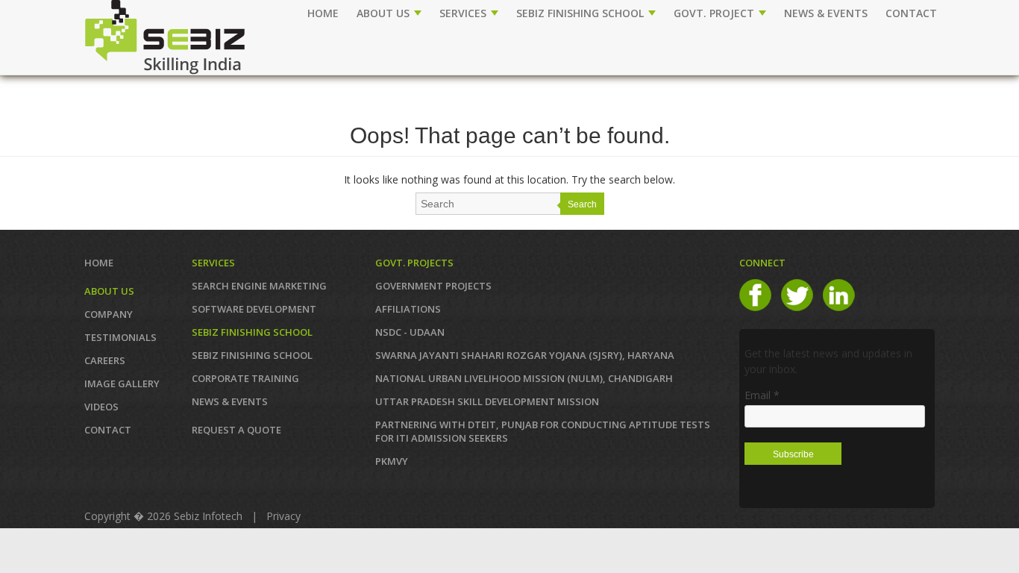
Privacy (283, 516)
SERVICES (464, 13)
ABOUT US (385, 13)
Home (323, 13)
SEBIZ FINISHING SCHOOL (581, 13)
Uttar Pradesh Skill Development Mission (487, 401)
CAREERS (104, 360)
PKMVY (391, 461)
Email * (762, 395)
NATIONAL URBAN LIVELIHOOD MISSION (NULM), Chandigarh (524, 378)
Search (582, 204)
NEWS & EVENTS (826, 13)
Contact (107, 429)
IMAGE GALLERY (122, 383)
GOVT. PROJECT (715, 13)
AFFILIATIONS (408, 309)
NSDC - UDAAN (410, 332)
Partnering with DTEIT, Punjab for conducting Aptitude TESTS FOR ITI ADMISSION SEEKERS (542, 431)
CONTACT (911, 13)
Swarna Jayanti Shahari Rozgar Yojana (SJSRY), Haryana (524, 355)
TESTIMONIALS (120, 337)
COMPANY (108, 314)
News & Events (230, 401)
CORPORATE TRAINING (245, 378)
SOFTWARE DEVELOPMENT (254, 309)
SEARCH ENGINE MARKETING (259, 285)
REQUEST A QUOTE (236, 429)
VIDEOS (101, 406)
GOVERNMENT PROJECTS (433, 285)
